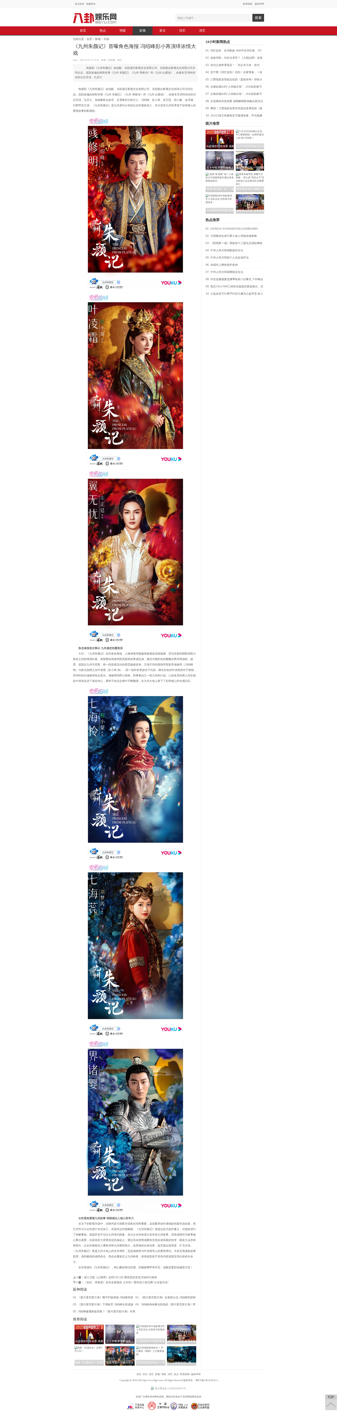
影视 (142, 30)
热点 (103, 30)
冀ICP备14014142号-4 (207, 1380)
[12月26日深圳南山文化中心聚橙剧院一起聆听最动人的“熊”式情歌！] (250, 138)
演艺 (202, 30)
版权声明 (259, 4)
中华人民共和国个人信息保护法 (229, 257)
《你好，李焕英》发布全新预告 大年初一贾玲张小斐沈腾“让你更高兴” (126, 1282)
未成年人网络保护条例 (224, 264)
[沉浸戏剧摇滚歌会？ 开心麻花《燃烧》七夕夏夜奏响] (150, 1354)
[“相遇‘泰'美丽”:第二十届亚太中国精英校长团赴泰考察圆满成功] (220, 180)
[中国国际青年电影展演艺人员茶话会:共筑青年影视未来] (150, 1333)
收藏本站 (91, 4)
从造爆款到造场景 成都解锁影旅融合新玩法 (236, 101)
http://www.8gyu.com (153, 1380)
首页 (83, 30)
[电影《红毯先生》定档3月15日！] (89, 1351)
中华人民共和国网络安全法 (226, 272)
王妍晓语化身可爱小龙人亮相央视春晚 (233, 236)
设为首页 (79, 4)
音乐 (162, 30)
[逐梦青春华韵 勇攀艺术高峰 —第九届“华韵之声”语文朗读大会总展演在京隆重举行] (250, 184)
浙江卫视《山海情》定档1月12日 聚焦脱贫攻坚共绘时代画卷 (120, 1277)
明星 (123, 30)
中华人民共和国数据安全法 (226, 250)
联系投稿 (247, 4)
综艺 (182, 30)
